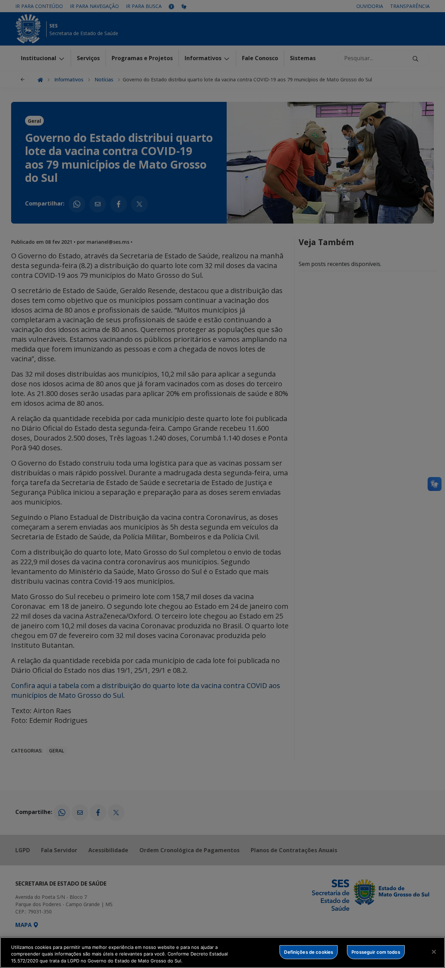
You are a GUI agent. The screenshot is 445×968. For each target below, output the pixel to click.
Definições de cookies (308, 951)
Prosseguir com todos (375, 951)
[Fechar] (434, 951)
